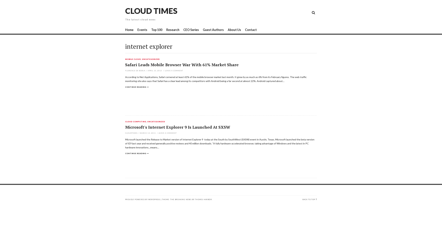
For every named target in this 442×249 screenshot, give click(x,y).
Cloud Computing (135, 122)
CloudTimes (131, 133)
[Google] (282, 12)
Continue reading (135, 87)
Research (172, 30)
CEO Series (191, 30)
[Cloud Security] (297, 12)
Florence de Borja (135, 71)
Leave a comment (174, 71)
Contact (251, 30)
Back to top (308, 199)
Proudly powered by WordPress (142, 199)
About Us (234, 30)
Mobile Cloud (133, 59)
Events (142, 30)
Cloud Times (151, 11)
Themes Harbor (203, 199)
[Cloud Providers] (290, 12)
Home (129, 30)
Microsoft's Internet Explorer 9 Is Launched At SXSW (177, 127)
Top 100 (156, 30)
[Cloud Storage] (274, 12)
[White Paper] (305, 12)
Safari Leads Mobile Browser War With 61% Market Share (182, 64)
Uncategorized (151, 59)
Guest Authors (213, 30)
